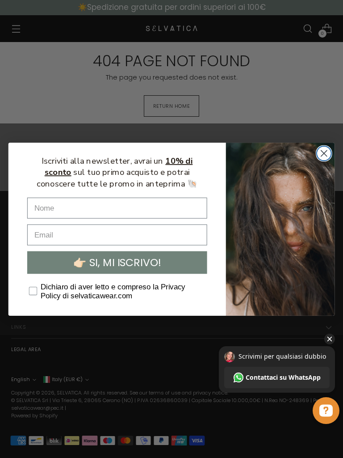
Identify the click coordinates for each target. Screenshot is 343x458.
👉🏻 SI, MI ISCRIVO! (117, 262)
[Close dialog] (324, 153)
